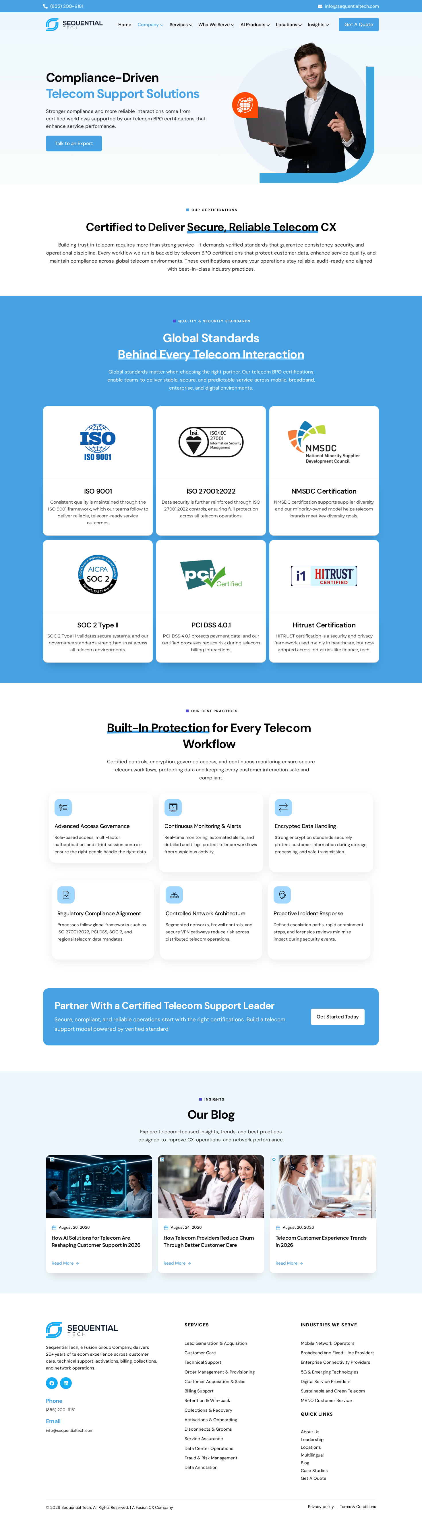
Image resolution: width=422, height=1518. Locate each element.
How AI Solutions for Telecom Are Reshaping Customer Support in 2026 (96, 1241)
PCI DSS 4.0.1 (211, 625)
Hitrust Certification (324, 625)
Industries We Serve (329, 1325)
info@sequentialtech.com (69, 1430)
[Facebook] (52, 1383)
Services (197, 1325)
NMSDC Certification (324, 491)
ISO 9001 (98, 491)
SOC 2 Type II (98, 625)
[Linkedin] (66, 1383)
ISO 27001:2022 (211, 491)
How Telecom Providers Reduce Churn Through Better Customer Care (209, 1241)
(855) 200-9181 (60, 1409)
